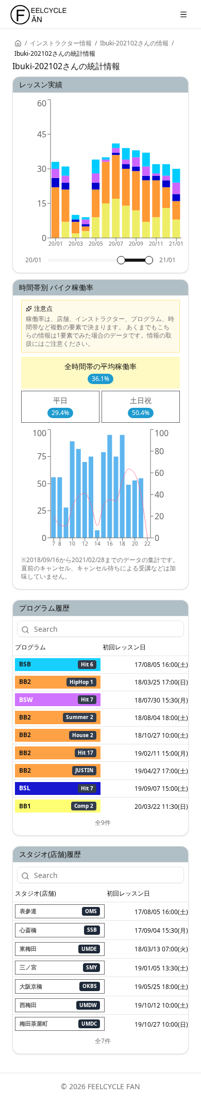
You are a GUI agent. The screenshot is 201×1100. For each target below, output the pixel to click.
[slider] (121, 260)
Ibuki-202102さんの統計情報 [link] (54, 54)
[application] (100, 176)
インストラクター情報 (61, 43)
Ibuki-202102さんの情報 (134, 43)
